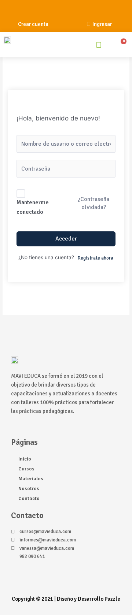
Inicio (24, 459)
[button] (77, 46)
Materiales (30, 479)
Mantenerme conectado (32, 207)
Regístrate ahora (95, 258)
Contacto (29, 498)
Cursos (26, 469)
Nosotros (28, 488)
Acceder (66, 238)
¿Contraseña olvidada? (93, 203)
